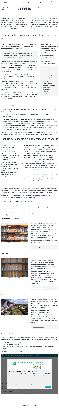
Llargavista (6, 344)
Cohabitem (5, 3)
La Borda (18, 277)
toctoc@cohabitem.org (29, 405)
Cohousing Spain (7, 342)
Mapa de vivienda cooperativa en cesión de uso (16, 346)
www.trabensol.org (38, 327)
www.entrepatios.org (39, 247)
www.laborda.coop (38, 288)
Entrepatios (19, 242)
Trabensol (23, 315)
